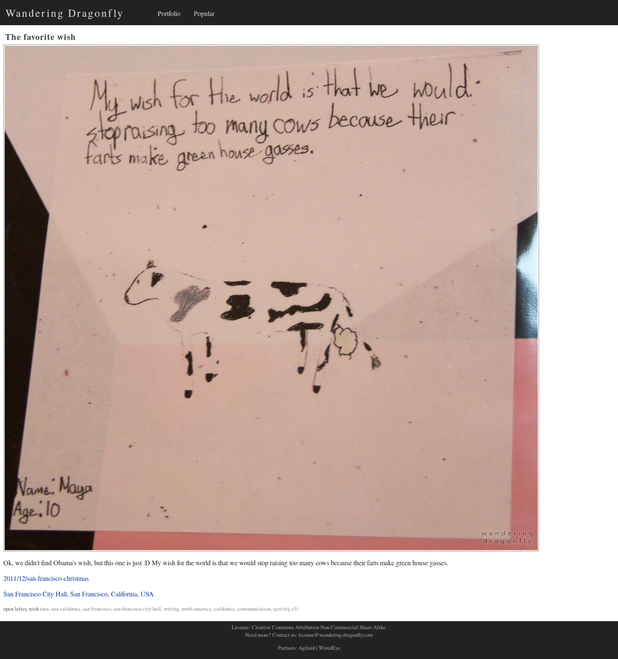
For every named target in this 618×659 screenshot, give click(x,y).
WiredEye (330, 647)
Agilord (306, 647)
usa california (65, 608)
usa (45, 608)
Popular (204, 13)
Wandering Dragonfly (64, 12)
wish (34, 608)
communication (254, 608)
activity (281, 608)
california (224, 608)
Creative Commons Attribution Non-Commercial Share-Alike (319, 627)
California (124, 593)
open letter (14, 608)
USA (147, 593)
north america (196, 608)
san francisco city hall (137, 608)
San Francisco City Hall (35, 593)
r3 (294, 608)
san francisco (97, 608)
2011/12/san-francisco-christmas (46, 578)
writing (171, 608)
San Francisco (89, 593)
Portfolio (169, 13)
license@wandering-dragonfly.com (335, 634)
